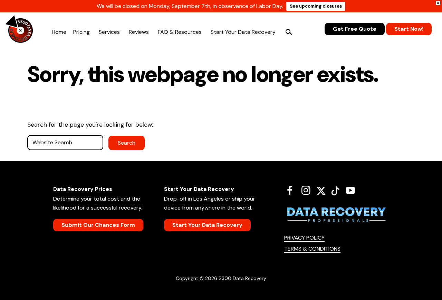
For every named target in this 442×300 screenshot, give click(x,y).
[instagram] (308, 190)
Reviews (139, 32)
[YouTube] (353, 190)
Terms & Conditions (312, 248)
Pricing (81, 32)
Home (59, 32)
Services (109, 32)
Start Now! (408, 28)
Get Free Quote (354, 28)
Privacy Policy (304, 237)
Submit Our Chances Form (98, 225)
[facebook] (292, 190)
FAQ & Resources (180, 32)
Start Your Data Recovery (243, 32)
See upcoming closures (316, 6)
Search (288, 32)
